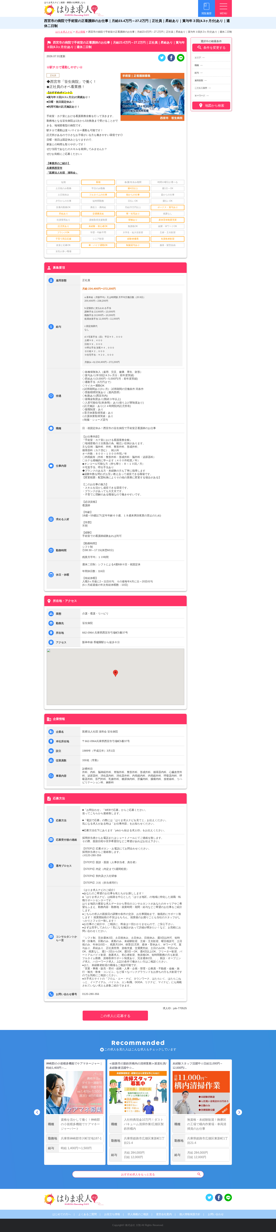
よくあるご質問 (87, 1214)
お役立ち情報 (112, 1214)
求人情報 (80, 31)
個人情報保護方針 (189, 1214)
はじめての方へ (61, 1214)
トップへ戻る (267, 1223)
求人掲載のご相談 (138, 1214)
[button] (115, 673)
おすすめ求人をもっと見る (161, 1174)
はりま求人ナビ (63, 31)
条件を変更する (211, 47)
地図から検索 (211, 105)
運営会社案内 (164, 1214)
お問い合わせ (216, 1214)
